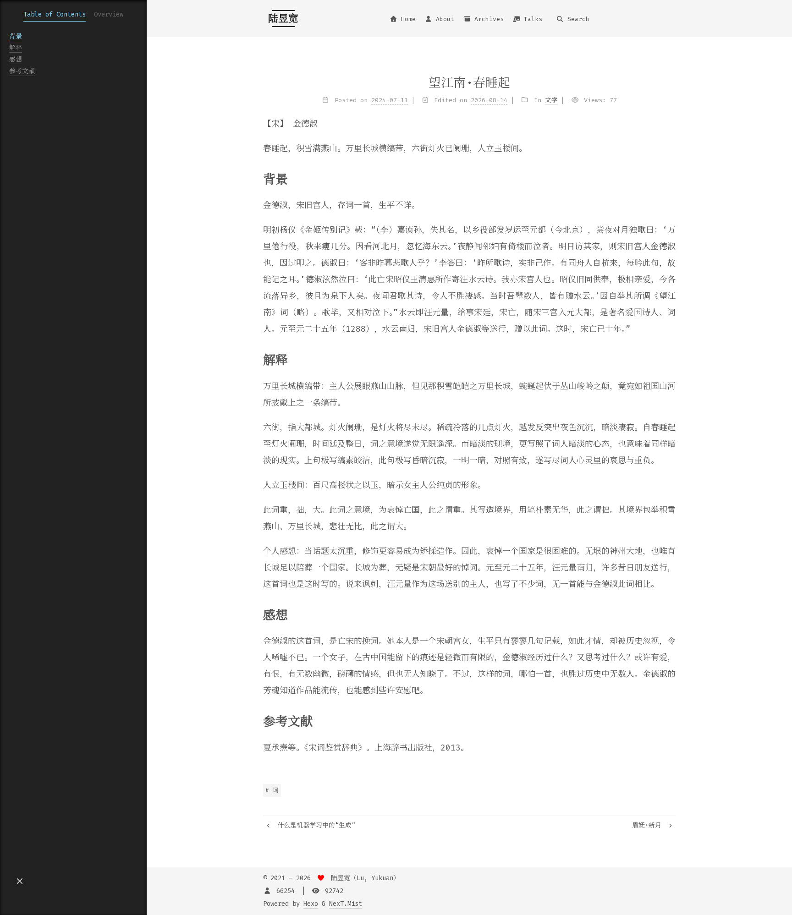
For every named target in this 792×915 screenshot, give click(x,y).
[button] (20, 881)
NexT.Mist (345, 903)
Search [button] (578, 19)
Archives (489, 19)
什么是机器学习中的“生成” (314, 825)
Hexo (310, 903)
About (445, 19)
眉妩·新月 (648, 825)
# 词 (272, 790)
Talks (533, 19)
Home (408, 19)
